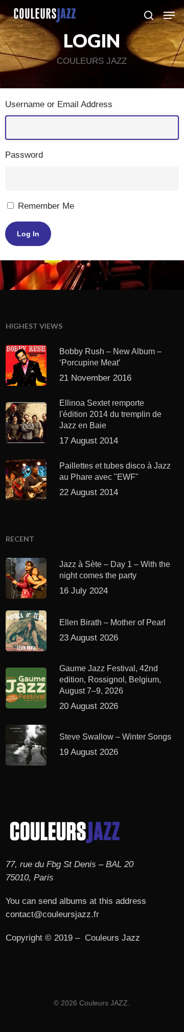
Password (24, 155)
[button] (169, 15)
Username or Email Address (58, 104)
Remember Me (46, 206)
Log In (28, 234)
